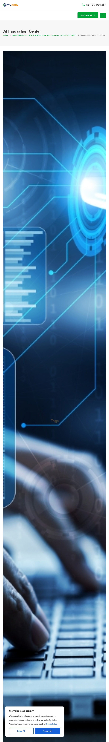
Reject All (21, 731)
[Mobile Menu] (103, 15)
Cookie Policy (51, 724)
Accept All (47, 731)
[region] (34, 721)
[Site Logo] (10, 5)
